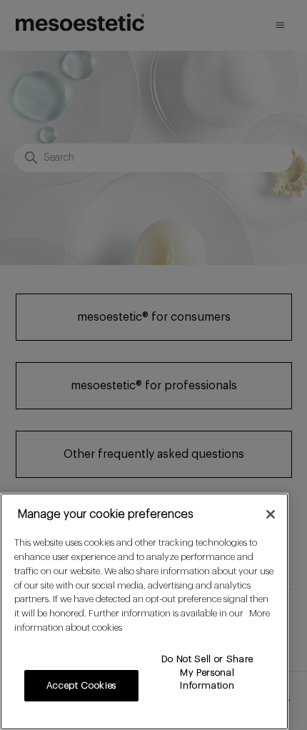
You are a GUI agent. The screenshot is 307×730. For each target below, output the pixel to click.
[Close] (270, 514)
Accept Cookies (81, 685)
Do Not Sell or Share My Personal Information (207, 672)
